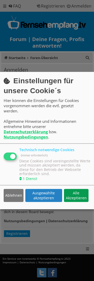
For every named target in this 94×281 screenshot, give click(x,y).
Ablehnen (13, 195)
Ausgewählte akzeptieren (43, 195)
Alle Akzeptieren (76, 195)
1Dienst (30, 178)
